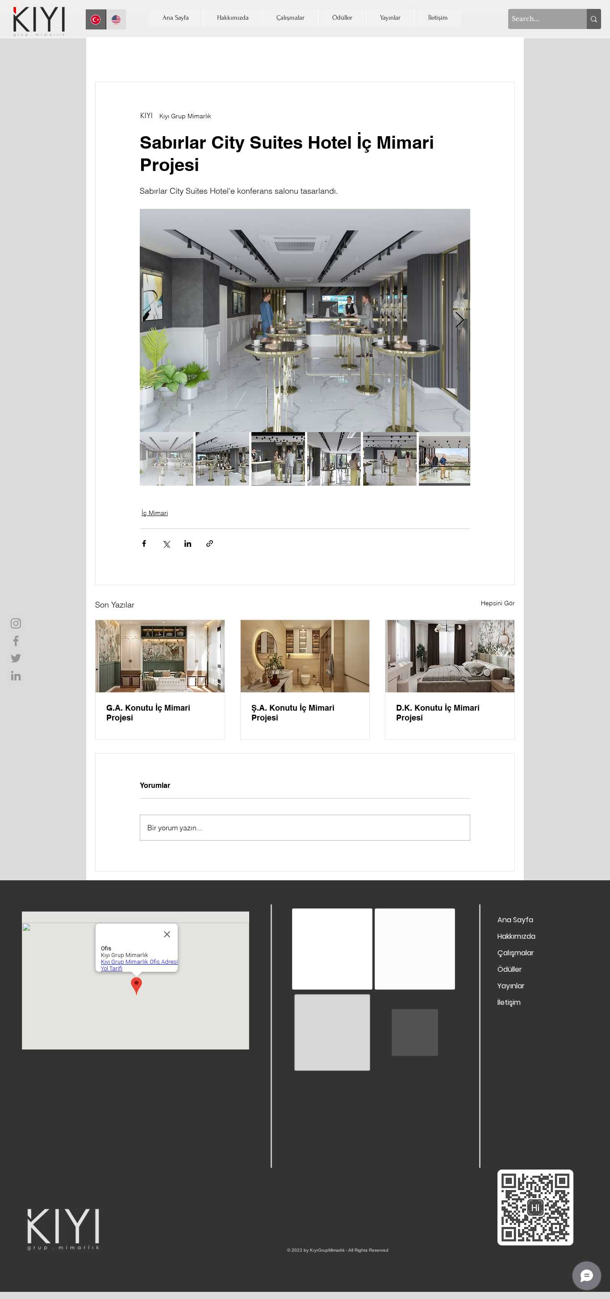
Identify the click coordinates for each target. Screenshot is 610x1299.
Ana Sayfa (515, 920)
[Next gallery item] (460, 320)
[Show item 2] (222, 459)
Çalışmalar (515, 953)
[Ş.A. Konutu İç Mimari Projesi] (305, 656)
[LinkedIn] (16, 676)
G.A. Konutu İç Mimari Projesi (148, 712)
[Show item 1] (166, 459)
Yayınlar (511, 986)
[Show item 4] (334, 459)
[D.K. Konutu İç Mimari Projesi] (449, 656)
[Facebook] (16, 641)
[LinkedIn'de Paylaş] (188, 543)
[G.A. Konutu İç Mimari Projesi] (160, 656)
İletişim (509, 1002)
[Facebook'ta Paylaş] (144, 543)
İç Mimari (155, 513)
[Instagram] (16, 623)
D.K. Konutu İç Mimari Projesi (438, 712)
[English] (116, 19)
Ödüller (509, 969)
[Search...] (594, 19)
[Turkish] (96, 19)
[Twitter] (16, 658)
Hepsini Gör (498, 603)
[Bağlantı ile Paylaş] (209, 543)
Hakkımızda (516, 936)
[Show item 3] (278, 459)
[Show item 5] (390, 459)
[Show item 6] (445, 459)
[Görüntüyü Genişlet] (305, 320)
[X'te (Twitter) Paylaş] (166, 543)
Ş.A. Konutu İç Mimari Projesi (292, 712)
